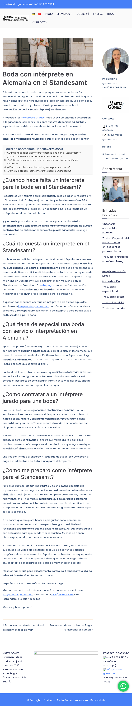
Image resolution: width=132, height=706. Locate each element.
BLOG (110, 14)
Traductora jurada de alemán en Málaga (115, 259)
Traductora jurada (113, 308)
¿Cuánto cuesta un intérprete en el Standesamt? (34, 156)
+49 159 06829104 (44, 4)
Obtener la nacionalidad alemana (110, 228)
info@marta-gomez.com (17, 4)
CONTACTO (39, 22)
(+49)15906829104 (62, 594)
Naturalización (111, 281)
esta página (48, 285)
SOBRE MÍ (83, 14)
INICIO (49, 14)
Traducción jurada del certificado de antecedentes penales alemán (115, 244)
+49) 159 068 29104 (115, 87)
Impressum (81, 700)
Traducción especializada (110, 289)
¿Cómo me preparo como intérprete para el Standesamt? (39, 170)
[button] (71, 14)
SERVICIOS (63, 14)
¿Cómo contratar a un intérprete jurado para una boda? (38, 167)
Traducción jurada (113, 296)
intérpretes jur (29, 117)
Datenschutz (97, 700)
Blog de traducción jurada (114, 273)
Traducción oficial (113, 302)
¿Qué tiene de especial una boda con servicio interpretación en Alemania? (42, 162)
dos (42, 117)
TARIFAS (98, 14)
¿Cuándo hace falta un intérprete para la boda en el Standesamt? (43, 152)
